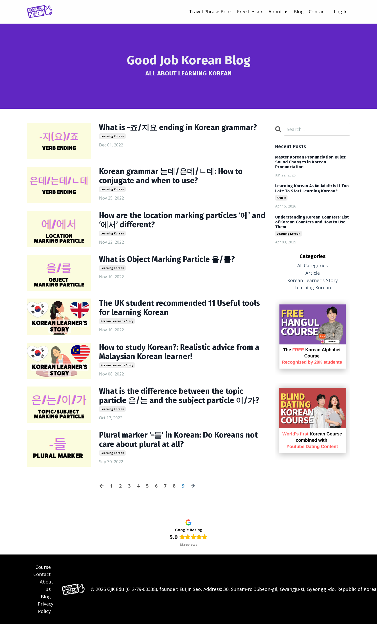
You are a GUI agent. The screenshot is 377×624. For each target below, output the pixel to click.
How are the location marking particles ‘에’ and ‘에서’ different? (182, 220)
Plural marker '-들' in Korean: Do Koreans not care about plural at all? (178, 439)
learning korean (112, 136)
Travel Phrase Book (210, 11)
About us (279, 11)
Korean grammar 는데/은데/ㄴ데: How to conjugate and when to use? (171, 176)
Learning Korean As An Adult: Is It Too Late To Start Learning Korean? (312, 188)
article (281, 198)
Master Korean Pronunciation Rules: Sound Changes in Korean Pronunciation (310, 162)
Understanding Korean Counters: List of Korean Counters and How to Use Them (312, 222)
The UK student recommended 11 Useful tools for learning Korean (179, 308)
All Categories (312, 265)
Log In (341, 11)
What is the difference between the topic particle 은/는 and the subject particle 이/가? (179, 396)
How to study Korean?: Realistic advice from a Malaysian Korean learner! (179, 352)
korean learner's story (117, 321)
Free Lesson (250, 11)
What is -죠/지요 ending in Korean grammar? (178, 127)
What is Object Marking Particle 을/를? (167, 259)
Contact (317, 11)
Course (43, 567)
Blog (299, 11)
